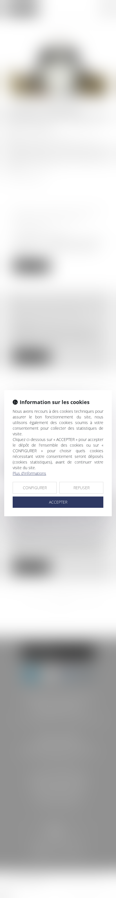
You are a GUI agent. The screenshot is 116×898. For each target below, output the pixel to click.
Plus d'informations (29, 473)
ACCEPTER (58, 502)
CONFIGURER (35, 487)
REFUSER (81, 487)
